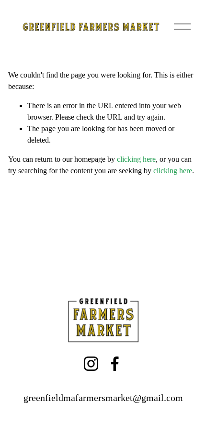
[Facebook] (115, 363)
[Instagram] (91, 363)
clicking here (136, 159)
